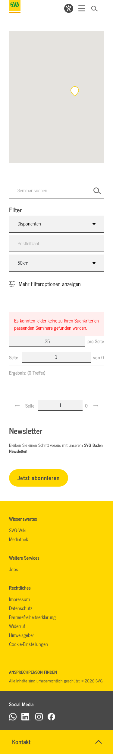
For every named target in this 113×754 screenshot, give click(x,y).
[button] (74, 91)
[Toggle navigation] (81, 8)
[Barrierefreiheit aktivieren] (68, 8)
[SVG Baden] (14, 6)
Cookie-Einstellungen (28, 644)
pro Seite (95, 341)
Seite (14, 357)
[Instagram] (39, 716)
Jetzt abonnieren (38, 477)
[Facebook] (51, 716)
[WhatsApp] (13, 716)
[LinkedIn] (25, 716)
